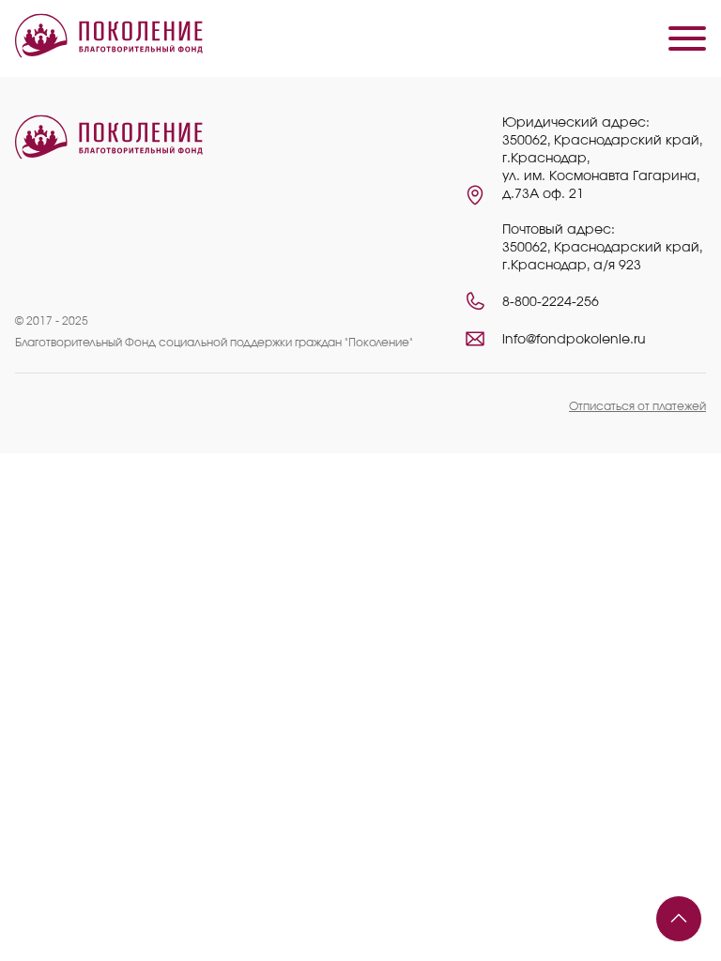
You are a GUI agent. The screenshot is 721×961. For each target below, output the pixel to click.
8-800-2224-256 (550, 302)
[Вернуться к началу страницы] (678, 918)
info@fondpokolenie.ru (574, 339)
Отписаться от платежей (637, 406)
